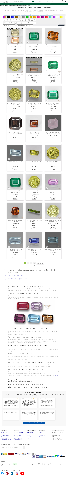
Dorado (20, 17)
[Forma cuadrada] (16, 20)
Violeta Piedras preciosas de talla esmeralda (54, 17)
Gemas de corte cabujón (6, 439)
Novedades (16, 3)
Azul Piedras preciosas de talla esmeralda (12, 17)
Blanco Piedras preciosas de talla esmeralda (58, 17)
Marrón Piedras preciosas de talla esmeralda (16, 17)
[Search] (33, 1)
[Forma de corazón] (25, 20)
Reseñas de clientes (30, 433)
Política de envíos (17, 435)
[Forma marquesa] (22, 20)
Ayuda (21, 3)
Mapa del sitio (42, 435)
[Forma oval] (7, 20)
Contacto (28, 435)
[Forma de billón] (19, 20)
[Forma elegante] (34, 20)
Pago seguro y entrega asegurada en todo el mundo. (17, 278)
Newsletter (41, 436)
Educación (26, 3)
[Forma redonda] (4, 20)
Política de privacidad (18, 436)
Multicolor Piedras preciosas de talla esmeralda (31, 17)
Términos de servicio (18, 438)
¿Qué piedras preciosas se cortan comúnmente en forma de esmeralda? (26, 383)
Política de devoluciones (18, 432)
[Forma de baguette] (31, 20)
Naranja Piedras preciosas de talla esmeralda (35, 17)
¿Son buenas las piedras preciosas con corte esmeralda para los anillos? (26, 384)
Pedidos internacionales (18, 441)
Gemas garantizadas (18, 439)
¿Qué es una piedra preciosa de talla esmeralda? (20, 381)
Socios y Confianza (30, 436)
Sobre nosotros (30, 432)
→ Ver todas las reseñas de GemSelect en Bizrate (34, 422)
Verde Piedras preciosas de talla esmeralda (27, 17)
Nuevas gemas (4, 432)
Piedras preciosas (8, 3)
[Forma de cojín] (28, 20)
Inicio (2, 3)
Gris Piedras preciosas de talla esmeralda (23, 17)
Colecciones (41, 432)
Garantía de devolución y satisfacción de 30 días (16, 279)
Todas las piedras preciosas (6, 433)
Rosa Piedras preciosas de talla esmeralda (39, 17)
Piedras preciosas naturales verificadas (14, 275)
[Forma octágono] (10, 20)
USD (65, 3)
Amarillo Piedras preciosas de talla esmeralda (61, 17)
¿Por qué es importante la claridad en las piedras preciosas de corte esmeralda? (28, 387)
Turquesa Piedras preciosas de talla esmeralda (50, 17)
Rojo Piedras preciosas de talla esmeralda (46, 17)
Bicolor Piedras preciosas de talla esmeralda (5, 17)
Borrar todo (61, 25)
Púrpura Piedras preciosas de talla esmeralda (42, 17)
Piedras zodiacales (4, 435)
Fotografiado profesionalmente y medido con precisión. (18, 276)
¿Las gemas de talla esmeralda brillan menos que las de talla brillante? (25, 386)
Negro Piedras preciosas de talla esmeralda (8, 17)
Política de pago (17, 433)
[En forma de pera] (13, 20)
